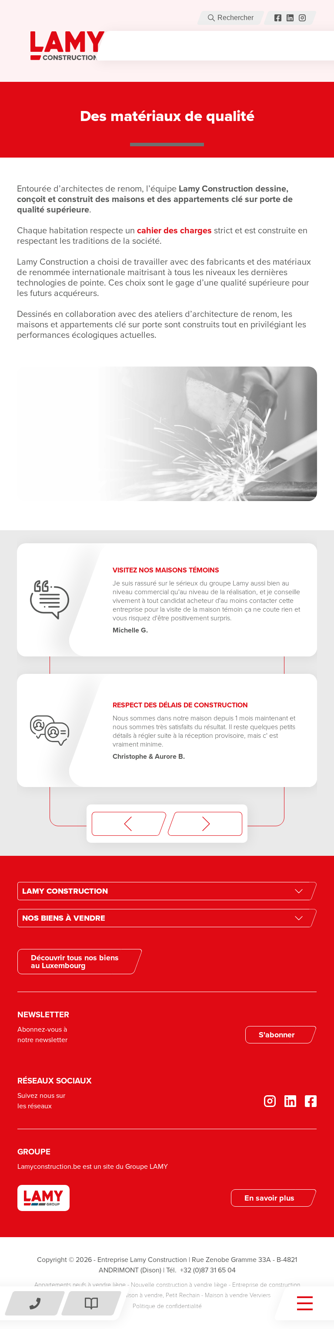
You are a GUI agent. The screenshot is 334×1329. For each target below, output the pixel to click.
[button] (211, 17)
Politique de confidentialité (167, 1306)
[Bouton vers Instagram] (302, 17)
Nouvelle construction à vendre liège (179, 1285)
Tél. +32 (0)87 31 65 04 (201, 1270)
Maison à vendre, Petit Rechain (160, 1295)
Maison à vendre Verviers (238, 1295)
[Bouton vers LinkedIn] (290, 17)
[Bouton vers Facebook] (277, 17)
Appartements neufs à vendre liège (80, 1285)
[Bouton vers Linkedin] (286, 1101)
